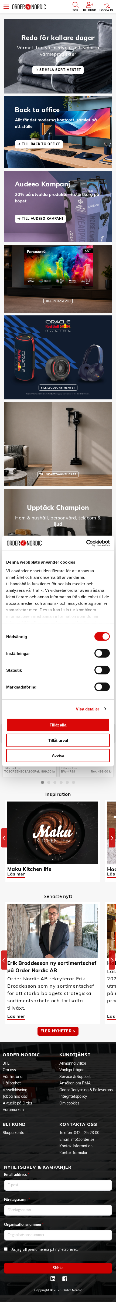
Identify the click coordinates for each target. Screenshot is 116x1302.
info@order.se (82, 1139)
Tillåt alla (58, 725)
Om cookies (69, 1103)
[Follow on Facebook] (64, 1278)
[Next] (112, 838)
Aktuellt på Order (17, 1103)
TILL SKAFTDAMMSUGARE (58, 474)
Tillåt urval (58, 740)
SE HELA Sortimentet (60, 70)
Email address (16, 1175)
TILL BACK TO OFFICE (41, 144)
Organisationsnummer (24, 1225)
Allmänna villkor (72, 1063)
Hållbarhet (12, 1083)
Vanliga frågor (71, 1069)
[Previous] (4, 838)
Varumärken (13, 1109)
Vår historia (12, 1076)
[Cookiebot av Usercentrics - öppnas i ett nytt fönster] (86, 543)
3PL (6, 1063)
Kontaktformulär (73, 1152)
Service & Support (75, 1076)
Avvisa (58, 755)
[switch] (102, 653)
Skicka (58, 1268)
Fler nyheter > (58, 1031)
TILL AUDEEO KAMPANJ (42, 219)
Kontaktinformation (76, 1145)
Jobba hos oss (15, 1096)
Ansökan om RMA (75, 1083)
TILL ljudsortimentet (58, 387)
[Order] (29, 7)
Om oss (9, 1069)
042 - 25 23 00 (86, 1132)
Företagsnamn (17, 1200)
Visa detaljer (87, 708)
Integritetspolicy (73, 1096)
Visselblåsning (15, 1089)
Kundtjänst (75, 1054)
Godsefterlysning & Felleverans (86, 1089)
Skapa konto (13, 1132)
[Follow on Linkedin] (53, 1278)
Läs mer (16, 874)
